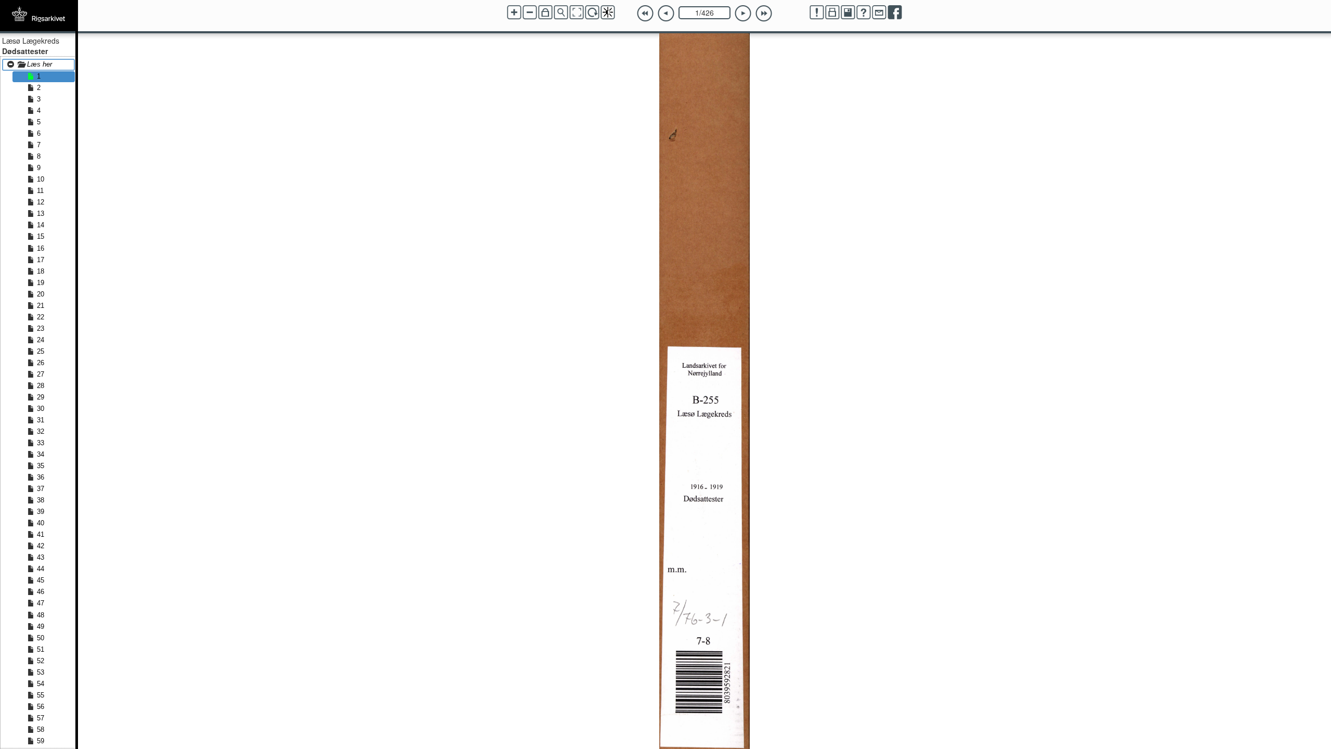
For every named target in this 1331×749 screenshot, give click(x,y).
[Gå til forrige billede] (666, 13)
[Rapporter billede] (817, 12)
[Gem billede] (848, 12)
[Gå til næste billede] (743, 13)
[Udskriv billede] (832, 12)
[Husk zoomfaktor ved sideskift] (545, 12)
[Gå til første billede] (645, 13)
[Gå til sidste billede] (763, 13)
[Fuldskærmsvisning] (576, 12)
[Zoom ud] (530, 12)
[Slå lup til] (561, 12)
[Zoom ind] (514, 12)
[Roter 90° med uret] (592, 12)
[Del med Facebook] (895, 12)
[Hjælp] (863, 12)
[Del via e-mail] (879, 12)
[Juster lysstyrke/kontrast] (608, 12)
